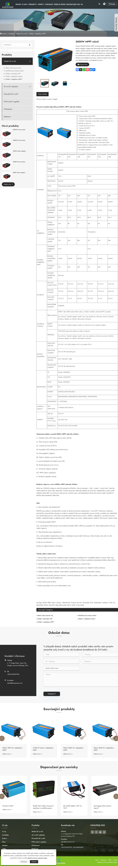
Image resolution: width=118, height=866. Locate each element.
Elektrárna (7, 117)
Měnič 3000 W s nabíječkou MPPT (73, 749)
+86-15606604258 (78, 847)
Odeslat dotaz (60, 4)
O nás (24, 4)
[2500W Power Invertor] (6, 133)
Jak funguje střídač (100, 806)
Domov (18, 4)
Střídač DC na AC (21, 34)
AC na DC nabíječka (11, 86)
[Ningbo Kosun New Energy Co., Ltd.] (7, 5)
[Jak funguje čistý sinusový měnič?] (74, 789)
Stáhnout (49, 4)
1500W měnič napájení (19, 151)
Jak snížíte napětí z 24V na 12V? (42, 807)
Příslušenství (8, 109)
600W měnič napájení (19, 172)
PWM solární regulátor (12, 101)
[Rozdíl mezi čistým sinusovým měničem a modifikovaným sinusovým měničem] (13, 789)
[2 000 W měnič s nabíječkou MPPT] (13, 731)
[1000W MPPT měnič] (104, 731)
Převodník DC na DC (11, 94)
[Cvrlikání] (96, 832)
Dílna (4, 842)
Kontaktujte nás (73, 4)
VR (82, 4)
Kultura (4, 838)
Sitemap (103, 860)
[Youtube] (100, 832)
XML (115, 860)
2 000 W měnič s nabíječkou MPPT (12, 749)
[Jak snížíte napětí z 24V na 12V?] (44, 789)
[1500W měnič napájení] (6, 155)
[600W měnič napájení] (6, 176)
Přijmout (34, 862)
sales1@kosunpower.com (14, 683)
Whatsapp (112, 4)
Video (4, 849)
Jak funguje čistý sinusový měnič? (72, 807)
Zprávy (41, 4)
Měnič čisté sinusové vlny (13, 68)
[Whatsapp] (104, 832)
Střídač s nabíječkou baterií (14, 76)
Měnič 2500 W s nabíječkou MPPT (43, 749)
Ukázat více (7, 184)
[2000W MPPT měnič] (45, 83)
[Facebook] (92, 832)
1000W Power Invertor (19, 162)
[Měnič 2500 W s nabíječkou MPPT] (44, 731)
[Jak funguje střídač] (104, 789)
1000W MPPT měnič (101, 748)
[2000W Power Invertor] (6, 144)
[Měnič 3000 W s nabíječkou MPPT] (74, 731)
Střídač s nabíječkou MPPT (37, 34)
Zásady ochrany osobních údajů (107, 862)
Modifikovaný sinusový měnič (15, 71)
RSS (110, 860)
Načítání (5, 845)
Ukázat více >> (7, 754)
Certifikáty (5, 835)
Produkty (32, 4)
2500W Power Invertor (19, 130)
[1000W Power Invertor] (6, 165)
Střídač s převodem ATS (13, 74)
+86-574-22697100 (13, 674)
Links (96, 860)
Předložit (52, 694)
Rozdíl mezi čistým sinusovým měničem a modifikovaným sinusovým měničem (12, 807)
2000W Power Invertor (19, 140)
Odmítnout (24, 862)
